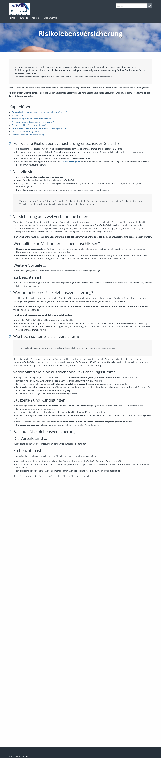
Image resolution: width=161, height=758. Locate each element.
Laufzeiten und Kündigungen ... (26, 131)
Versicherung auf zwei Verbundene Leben (31, 118)
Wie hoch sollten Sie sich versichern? (29, 125)
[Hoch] (11, 143)
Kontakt (35, 17)
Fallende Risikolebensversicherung (28, 134)
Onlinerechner (50, 17)
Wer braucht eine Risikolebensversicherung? (33, 122)
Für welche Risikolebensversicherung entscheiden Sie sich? (39, 112)
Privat (12, 17)
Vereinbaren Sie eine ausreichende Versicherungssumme (39, 128)
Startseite (23, 17)
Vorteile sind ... (19, 115)
